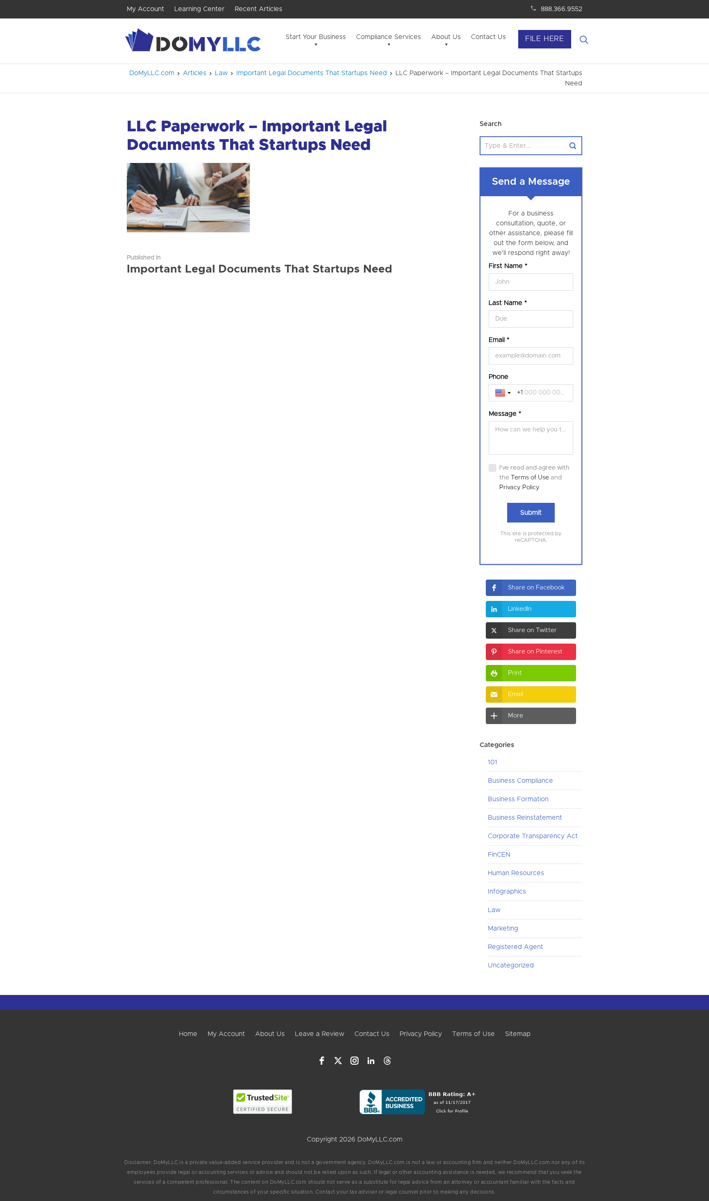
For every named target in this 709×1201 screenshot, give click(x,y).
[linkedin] (371, 1060)
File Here (544, 39)
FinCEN (499, 854)
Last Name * (508, 303)
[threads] (387, 1060)
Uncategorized (511, 965)
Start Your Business (316, 37)
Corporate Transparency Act (533, 836)
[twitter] (338, 1060)
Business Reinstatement (525, 817)
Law (494, 910)
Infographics (507, 891)
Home (188, 1034)
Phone (498, 377)
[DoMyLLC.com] (194, 42)
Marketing (503, 928)
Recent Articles (258, 9)
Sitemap (518, 1034)
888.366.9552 (561, 9)
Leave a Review (319, 1034)
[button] (531, 588)
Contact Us (488, 37)
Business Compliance (520, 780)
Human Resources (516, 873)
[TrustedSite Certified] (263, 1101)
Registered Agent (515, 947)
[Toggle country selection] (504, 393)
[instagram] (354, 1060)
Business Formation (518, 799)
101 (492, 762)
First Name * (508, 266)
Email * (499, 340)
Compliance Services (388, 37)
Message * (505, 413)
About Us (446, 37)
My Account (145, 9)
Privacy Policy (519, 487)
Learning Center (199, 9)
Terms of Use (530, 477)
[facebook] (321, 1060)
